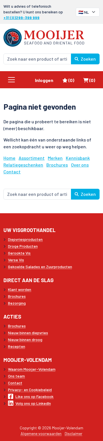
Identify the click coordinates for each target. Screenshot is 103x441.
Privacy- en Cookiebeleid (30, 389)
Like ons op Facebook (34, 396)
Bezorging (17, 303)
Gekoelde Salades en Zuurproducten (40, 266)
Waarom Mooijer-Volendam (32, 369)
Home (9, 158)
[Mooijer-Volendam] (43, 37)
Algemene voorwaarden (41, 433)
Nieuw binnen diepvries (28, 332)
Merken (55, 158)
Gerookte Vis (19, 253)
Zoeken (88, 58)
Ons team (16, 376)
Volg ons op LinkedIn (33, 403)
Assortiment (32, 158)
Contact (12, 171)
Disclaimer (73, 433)
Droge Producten (23, 246)
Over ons (80, 164)
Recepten (16, 346)
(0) (73, 80)
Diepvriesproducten (25, 239)
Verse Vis (16, 259)
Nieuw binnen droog (25, 339)
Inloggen (44, 80)
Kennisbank (78, 158)
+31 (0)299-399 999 (21, 17)
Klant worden (19, 289)
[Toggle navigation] (11, 79)
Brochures (57, 164)
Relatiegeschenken (23, 164)
